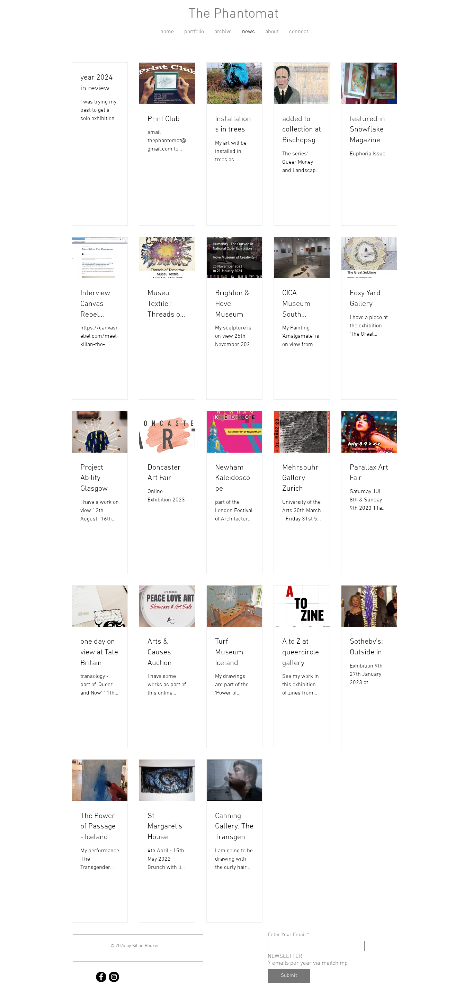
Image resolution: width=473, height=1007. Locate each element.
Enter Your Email (287, 934)
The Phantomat (233, 14)
